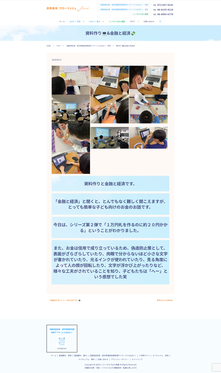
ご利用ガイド (144, 355)
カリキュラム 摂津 (160, 355)
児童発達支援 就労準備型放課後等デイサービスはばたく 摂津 (88, 46)
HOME (49, 46)
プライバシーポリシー (120, 359)
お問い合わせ (148, 21)
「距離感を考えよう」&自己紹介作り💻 (64, 300)
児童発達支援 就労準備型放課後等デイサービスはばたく (113, 355)
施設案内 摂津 (65, 355)
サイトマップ (137, 359)
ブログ (132, 21)
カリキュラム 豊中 (87, 359)
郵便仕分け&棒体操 (165, 300)
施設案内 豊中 (80, 355)
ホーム (62, 21)
